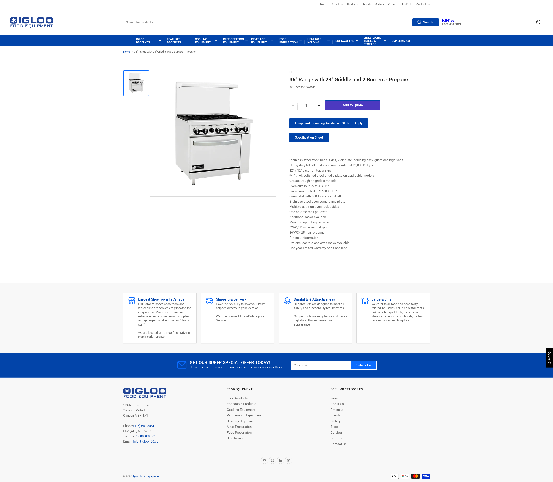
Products (352, 4)
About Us (337, 4)
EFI (291, 72)
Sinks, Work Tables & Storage (372, 41)
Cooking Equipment (203, 41)
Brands (366, 4)
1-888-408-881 (146, 436)
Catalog (392, 4)
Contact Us (423, 4)
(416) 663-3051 (143, 426)
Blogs (335, 427)
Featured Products (174, 41)
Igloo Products (143, 41)
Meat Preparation (239, 427)
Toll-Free (448, 20)
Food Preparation (288, 41)
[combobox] (281, 22)
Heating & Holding (314, 41)
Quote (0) (549, 358)
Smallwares (401, 41)
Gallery (379, 4)
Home (323, 4)
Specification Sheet (309, 137)
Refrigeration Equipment (233, 41)
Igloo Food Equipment (146, 476)
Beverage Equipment (259, 41)
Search (428, 22)
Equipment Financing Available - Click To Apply (328, 123)
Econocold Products (241, 404)
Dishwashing (344, 41)
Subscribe (363, 365)
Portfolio (407, 4)
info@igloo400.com (146, 441)
